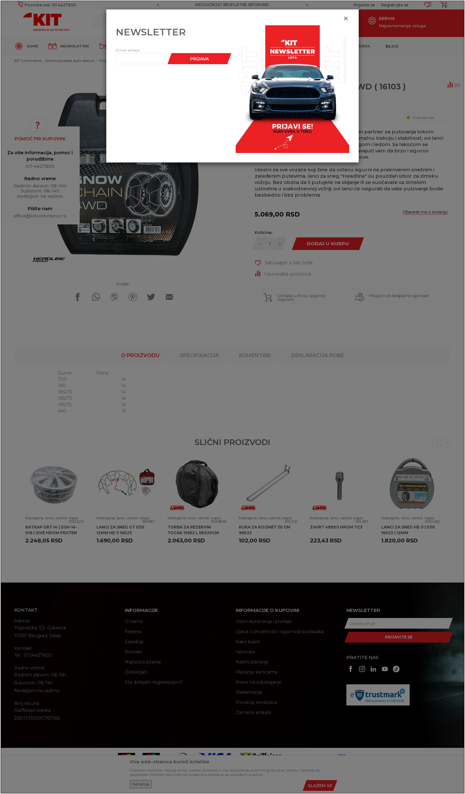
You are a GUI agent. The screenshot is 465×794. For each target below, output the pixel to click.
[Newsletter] (292, 89)
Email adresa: (128, 50)
